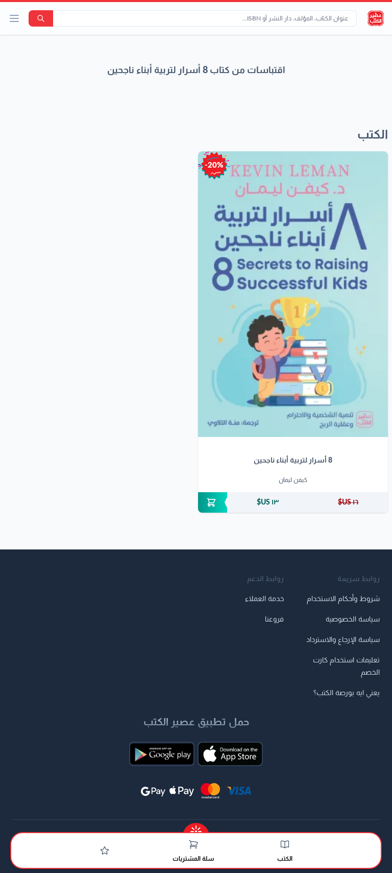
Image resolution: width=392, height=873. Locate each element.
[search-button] (41, 18)
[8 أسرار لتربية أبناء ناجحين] (293, 294)
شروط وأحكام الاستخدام (343, 599)
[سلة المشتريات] (193, 844)
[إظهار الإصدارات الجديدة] (196, 828)
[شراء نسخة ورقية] (293, 502)
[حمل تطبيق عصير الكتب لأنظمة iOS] (230, 754)
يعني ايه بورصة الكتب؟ (346, 693)
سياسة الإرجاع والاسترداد (343, 640)
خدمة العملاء (264, 599)
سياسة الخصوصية (353, 619)
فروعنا (274, 619)
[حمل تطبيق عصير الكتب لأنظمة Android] (161, 754)
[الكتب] (285, 844)
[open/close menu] (14, 18)
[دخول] (104, 850)
